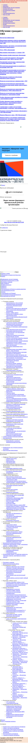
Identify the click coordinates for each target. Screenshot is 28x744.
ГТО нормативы (10, 701)
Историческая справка (9, 10)
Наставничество (7, 438)
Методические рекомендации (14, 433)
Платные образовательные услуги (15, 411)
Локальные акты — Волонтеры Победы (17, 667)
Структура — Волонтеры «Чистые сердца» (19, 640)
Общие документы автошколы (11, 728)
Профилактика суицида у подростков (16, 600)
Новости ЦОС (10, 460)
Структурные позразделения (13, 325)
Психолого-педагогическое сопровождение (13, 592)
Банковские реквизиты (12, 492)
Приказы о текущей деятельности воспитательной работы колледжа (15, 568)
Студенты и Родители (12, 527)
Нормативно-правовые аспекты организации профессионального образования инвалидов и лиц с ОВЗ (13, 42)
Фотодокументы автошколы (10, 733)
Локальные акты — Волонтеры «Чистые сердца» (20, 632)
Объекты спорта (10, 393)
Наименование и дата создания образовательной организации (14, 303)
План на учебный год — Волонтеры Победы (18, 678)
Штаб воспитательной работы (11, 563)
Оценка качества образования (14, 339)
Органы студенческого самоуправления (16, 326)
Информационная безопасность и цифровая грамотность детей (15, 540)
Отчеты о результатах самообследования (17, 338)
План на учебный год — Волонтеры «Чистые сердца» (20, 643)
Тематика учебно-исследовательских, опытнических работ (16, 479)
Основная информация (12, 550)
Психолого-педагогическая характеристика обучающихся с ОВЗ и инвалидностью (12, 89)
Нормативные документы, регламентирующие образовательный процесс (13, 46)
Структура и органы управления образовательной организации (15, 323)
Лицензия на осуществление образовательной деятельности (14, 367)
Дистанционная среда (9, 13)
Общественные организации (13, 526)
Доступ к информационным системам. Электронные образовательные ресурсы (16, 399)
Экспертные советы (11, 524)
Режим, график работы (12, 312)
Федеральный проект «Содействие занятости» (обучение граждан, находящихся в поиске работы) (15, 556)
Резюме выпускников (12, 489)
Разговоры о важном (8, 562)
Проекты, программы (12, 604)
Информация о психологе (13, 589)
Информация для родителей (13, 599)
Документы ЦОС (10, 462)
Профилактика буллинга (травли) (15, 603)
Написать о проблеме (11, 155)
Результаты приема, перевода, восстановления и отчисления (14, 364)
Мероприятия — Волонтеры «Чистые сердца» (20, 646)
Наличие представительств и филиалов (16, 308)
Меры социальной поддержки (14, 407)
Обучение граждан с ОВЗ (13, 601)
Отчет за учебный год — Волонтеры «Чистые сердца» (20, 651)
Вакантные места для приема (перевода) (17, 417)
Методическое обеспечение (10, 450)
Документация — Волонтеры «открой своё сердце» (19, 627)
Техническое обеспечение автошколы (13, 729)
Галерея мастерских (11, 553)
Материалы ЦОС (10, 461)
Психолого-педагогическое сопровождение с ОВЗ (13, 81)
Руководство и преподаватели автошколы (14, 726)
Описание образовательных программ (16, 352)
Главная (5, 4)
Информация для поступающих (11, 7)
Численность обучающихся (13, 353)
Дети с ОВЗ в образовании (7, 50)
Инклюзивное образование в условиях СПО (12, 52)
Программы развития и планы (14, 468)
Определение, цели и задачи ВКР (15, 495)
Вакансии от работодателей (13, 435)
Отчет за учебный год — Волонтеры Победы (19, 687)
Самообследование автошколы (11, 735)
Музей (5, 11)
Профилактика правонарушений (15, 714)
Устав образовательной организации (16, 329)
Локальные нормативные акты (14, 346)
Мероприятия (9, 551)
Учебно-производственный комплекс (13, 436)
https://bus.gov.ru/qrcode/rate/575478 (14, 222)
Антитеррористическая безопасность (16, 594)
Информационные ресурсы (13, 401)
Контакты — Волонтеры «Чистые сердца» (19, 637)
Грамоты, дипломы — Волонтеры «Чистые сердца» (20, 660)
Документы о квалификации (13, 516)
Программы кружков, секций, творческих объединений (14, 615)
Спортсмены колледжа (12, 703)
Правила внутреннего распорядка (15, 335)
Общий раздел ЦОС (11, 458)
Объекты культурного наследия (14, 419)
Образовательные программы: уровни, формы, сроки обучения (16, 350)
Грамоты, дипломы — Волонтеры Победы (18, 695)
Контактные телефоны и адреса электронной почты (14, 314)
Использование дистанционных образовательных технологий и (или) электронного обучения (16, 359)
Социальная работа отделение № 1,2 (16, 610)
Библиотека (9, 391)
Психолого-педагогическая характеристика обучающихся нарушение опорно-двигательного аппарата (13, 85)
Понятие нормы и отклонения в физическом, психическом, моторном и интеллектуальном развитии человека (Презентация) (12, 119)
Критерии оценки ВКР (12, 500)
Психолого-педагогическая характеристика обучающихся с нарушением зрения (12, 94)
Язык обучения (10, 362)
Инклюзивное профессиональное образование (13, 55)
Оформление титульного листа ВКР (15, 509)
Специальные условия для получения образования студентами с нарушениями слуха (13, 107)
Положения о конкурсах (12, 520)
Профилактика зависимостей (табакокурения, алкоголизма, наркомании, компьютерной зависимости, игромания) (14, 708)
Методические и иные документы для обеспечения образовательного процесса (17, 355)
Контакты (5, 6)
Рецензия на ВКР (10, 503)
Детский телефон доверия (13, 590)
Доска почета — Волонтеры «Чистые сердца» (19, 657)
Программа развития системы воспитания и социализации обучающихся (14, 572)
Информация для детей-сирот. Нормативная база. (14, 608)
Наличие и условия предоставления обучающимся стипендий (15, 405)
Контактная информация (7, 37)
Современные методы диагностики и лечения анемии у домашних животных (16, 481)
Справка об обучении (12, 517)
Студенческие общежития (13, 408)
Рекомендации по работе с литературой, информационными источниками (17, 507)
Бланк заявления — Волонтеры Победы (17, 670)
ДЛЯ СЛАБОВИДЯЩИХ (15, 192)
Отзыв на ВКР (10, 502)
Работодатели (9, 529)
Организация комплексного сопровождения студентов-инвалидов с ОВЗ (12, 62)
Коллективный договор (12, 336)
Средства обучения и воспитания (15, 394)
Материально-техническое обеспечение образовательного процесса (11, 77)
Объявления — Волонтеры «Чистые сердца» (19, 654)
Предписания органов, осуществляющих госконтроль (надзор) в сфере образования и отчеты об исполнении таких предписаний (17, 343)
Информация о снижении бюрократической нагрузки (13, 441)
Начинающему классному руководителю (17, 583)
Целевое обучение (8, 9)
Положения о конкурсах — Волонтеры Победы (19, 684)
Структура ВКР (10, 496)
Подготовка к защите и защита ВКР (15, 505)
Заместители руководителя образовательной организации (14, 378)
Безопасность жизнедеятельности (12, 543)
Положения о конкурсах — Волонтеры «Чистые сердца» (20, 649)
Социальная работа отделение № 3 (15, 611)
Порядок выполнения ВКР (13, 499)
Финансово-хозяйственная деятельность (17, 414)
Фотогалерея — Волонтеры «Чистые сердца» (19, 663)
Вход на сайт (6, 14)
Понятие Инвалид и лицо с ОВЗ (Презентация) (13, 115)
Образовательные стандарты (13, 370)
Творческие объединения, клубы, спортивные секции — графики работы (15, 545)
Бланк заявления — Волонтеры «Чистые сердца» (20, 635)
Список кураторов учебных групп (15, 582)
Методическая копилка (12, 586)
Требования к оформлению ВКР (14, 498)
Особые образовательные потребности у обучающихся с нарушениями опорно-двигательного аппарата (11, 103)
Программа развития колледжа (14, 331)
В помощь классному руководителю (15, 585)
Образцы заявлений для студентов (15, 566)
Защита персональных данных (14, 531)
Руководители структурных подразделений (13, 381)
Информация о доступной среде (14, 421)
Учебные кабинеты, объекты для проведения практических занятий (15, 389)
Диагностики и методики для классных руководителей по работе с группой (16, 597)
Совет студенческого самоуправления (16, 618)
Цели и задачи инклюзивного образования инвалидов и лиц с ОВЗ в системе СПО (12, 58)
